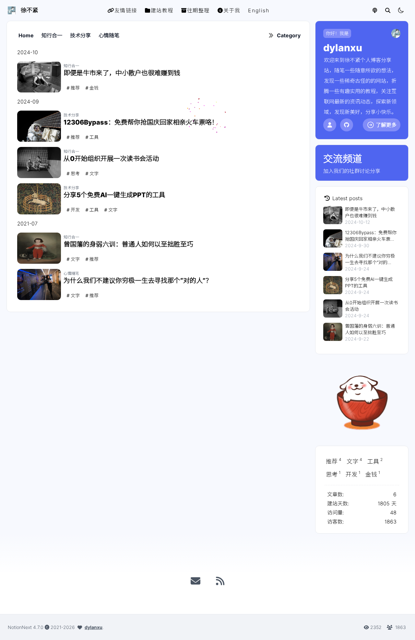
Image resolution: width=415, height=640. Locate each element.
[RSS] (220, 581)
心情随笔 (109, 35)
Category (289, 35)
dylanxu (93, 627)
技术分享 (80, 35)
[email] (195, 581)
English (258, 10)
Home (26, 35)
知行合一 (52, 35)
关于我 (232, 10)
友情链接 (125, 10)
